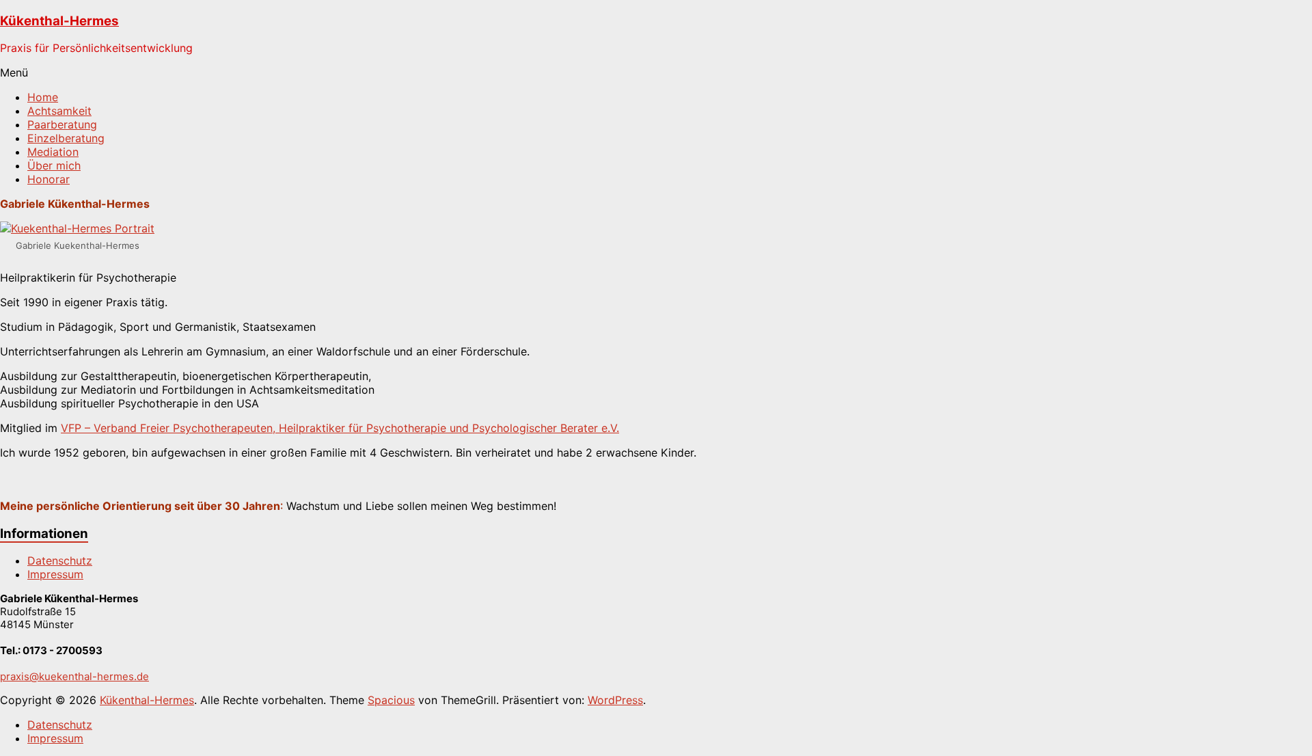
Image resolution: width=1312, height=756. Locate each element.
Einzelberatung (66, 138)
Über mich (54, 165)
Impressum (55, 574)
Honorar (48, 179)
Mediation (53, 152)
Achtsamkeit (59, 111)
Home (42, 97)
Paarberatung (62, 124)
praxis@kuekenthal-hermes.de (74, 676)
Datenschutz (59, 560)
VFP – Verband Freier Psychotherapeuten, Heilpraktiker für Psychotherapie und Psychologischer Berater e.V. (340, 428)
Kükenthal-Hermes (59, 21)
